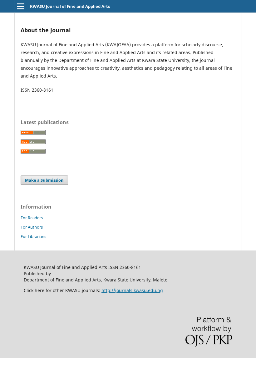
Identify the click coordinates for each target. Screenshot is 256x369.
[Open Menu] (20, 6)
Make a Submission (44, 180)
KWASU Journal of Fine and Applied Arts (70, 6)
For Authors (32, 227)
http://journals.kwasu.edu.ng (132, 290)
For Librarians (33, 236)
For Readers (32, 217)
